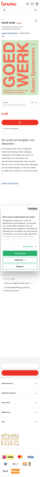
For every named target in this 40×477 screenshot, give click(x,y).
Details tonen (28, 246)
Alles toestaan (20, 253)
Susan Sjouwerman (10, 33)
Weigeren (20, 266)
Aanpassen (18, 260)
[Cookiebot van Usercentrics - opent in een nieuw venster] (28, 209)
